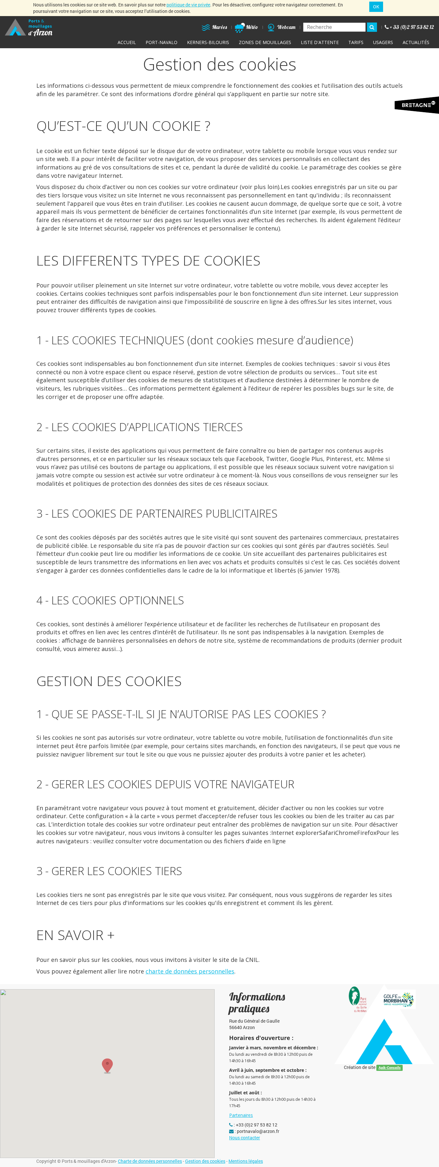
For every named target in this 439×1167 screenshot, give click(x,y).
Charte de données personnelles (150, 1161)
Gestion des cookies (205, 1161)
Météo (251, 27)
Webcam (285, 27)
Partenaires (241, 1115)
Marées (219, 27)
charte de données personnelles (190, 971)
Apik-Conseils (390, 1067)
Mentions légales (245, 1161)
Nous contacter (244, 1138)
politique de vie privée (188, 5)
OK (376, 7)
